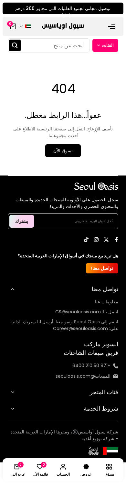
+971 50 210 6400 (91, 365)
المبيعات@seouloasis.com (83, 376)
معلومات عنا (106, 302)
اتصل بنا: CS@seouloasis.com (86, 311)
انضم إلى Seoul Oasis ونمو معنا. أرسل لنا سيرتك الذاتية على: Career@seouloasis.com (64, 325)
